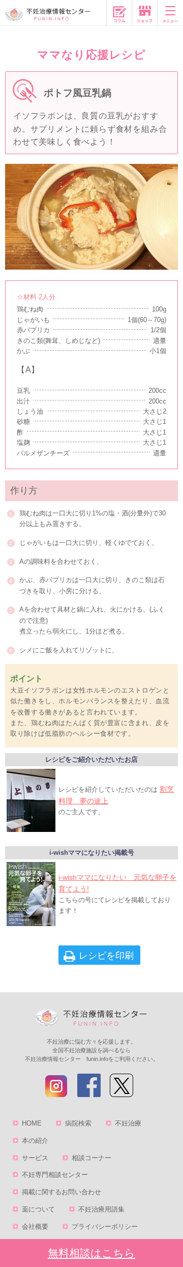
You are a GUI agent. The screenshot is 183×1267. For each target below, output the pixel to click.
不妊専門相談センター (55, 1174)
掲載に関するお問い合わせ (61, 1192)
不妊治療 (128, 1123)
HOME (32, 1123)
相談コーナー (91, 1158)
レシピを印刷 (106, 956)
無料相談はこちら (91, 1253)
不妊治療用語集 (101, 1209)
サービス (35, 1158)
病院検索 (78, 1123)
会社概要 (35, 1226)
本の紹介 (35, 1140)
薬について (38, 1209)
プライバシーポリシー (105, 1226)
